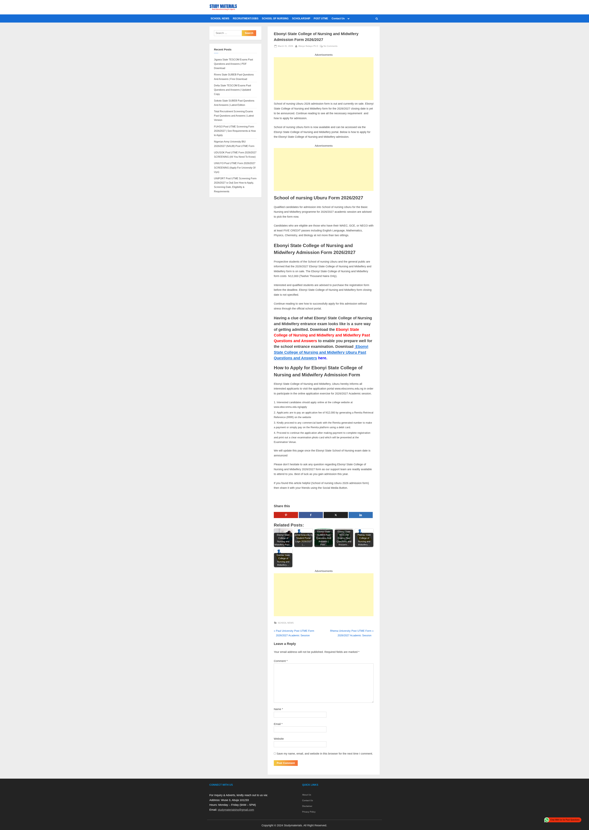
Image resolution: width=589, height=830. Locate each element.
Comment (281, 661)
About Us (306, 794)
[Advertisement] (323, 78)
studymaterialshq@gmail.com (236, 809)
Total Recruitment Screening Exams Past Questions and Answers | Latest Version (234, 115)
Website (279, 738)
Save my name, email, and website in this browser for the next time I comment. (325, 753)
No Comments (330, 46)
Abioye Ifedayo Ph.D (308, 46)
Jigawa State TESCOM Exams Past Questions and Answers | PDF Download (233, 64)
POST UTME (321, 18)
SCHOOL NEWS (220, 18)
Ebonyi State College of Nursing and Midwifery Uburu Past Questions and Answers (321, 352)
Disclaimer (307, 806)
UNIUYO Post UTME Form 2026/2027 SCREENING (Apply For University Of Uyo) (234, 167)
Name (278, 709)
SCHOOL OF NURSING (275, 18)
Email (278, 724)
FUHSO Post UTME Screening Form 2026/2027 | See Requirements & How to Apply (235, 131)
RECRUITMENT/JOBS (245, 18)
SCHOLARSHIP (301, 18)
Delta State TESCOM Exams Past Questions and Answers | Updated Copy (232, 90)
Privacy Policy (309, 812)
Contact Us (338, 18)
